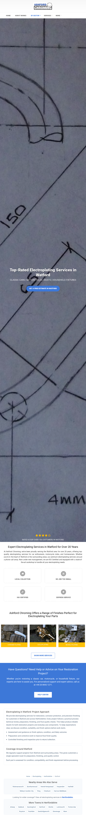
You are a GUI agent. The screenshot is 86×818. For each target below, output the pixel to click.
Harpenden (60, 787)
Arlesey (12, 807)
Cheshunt (47, 791)
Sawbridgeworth (43, 811)
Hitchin (50, 807)
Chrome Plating (14, 645)
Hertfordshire (48, 776)
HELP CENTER (43, 695)
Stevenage (56, 811)
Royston (22, 811)
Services (47, 15)
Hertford (42, 807)
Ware (65, 811)
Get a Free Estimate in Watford (43, 289)
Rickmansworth (18, 787)
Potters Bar (72, 807)
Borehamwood (32, 787)
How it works (20, 15)
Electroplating (37, 776)
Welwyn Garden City (27, 791)
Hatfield (70, 787)
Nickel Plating (72, 645)
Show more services (43, 656)
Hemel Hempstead (47, 787)
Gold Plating (43, 645)
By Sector (35, 15)
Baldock (21, 807)
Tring (38, 791)
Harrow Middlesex (60, 791)
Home (8, 15)
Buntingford (31, 807)
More (58, 15)
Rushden (31, 811)
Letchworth (61, 807)
